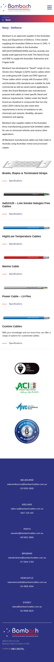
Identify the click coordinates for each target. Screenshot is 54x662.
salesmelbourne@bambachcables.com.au (27, 484)
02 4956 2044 (27, 586)
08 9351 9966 (27, 537)
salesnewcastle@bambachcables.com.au (27, 582)
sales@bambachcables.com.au (27, 606)
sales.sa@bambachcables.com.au (27, 508)
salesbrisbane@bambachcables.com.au (27, 557)
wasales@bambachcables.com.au (27, 533)
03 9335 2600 (27, 488)
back (8, 20)
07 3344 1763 (27, 562)
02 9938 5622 (27, 611)
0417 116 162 (27, 513)
